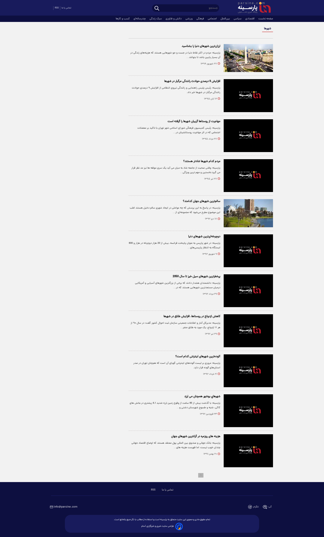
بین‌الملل (225, 19)
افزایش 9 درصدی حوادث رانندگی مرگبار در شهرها (192, 81)
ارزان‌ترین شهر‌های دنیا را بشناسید (201, 46)
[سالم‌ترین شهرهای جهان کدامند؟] (248, 213)
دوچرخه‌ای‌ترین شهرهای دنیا (204, 236)
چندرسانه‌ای (140, 19)
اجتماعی (213, 19)
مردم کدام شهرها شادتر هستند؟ (201, 161)
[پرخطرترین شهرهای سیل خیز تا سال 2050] (248, 290)
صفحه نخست (265, 19)
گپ (270, 507)
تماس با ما (66, 8)
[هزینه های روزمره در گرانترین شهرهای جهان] (248, 450)
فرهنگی (200, 19)
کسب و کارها (123, 19)
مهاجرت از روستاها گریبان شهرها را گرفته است (194, 121)
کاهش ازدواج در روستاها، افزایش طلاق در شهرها (192, 316)
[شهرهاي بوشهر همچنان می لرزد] (248, 410)
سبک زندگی (156, 19)
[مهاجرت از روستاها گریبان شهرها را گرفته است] (248, 135)
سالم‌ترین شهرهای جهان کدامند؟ (201, 201)
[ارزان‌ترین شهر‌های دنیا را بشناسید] (248, 58)
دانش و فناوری (174, 19)
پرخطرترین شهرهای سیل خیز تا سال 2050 (196, 276)
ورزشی (189, 19)
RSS (57, 8)
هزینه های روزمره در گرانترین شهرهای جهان (195, 436)
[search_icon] (157, 8)
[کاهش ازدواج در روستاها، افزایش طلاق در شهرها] (248, 330)
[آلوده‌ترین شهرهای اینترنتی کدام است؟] (248, 370)
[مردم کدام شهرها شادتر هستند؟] (248, 175)
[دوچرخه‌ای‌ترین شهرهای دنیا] (248, 250)
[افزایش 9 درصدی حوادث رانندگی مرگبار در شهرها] (248, 95)
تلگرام (256, 507)
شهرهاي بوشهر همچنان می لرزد (202, 396)
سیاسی (238, 19)
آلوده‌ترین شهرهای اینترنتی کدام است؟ (197, 356)
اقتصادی (250, 19)
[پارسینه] (252, 8)
